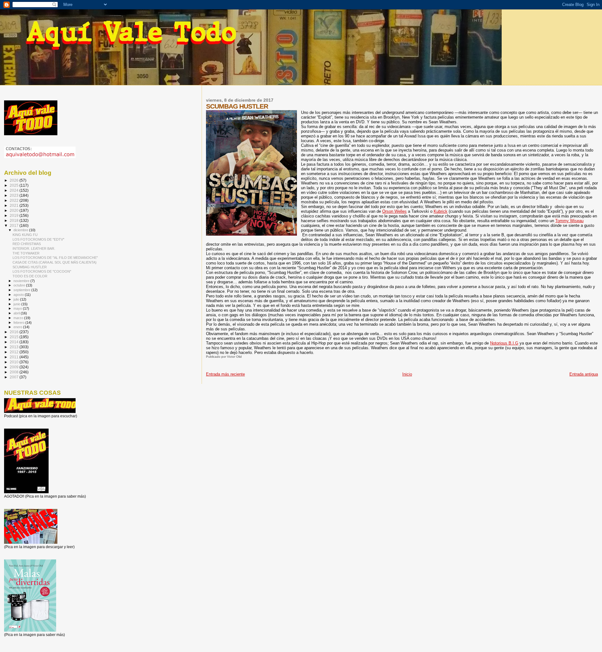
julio (16, 299)
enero (18, 327)
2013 (14, 347)
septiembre (22, 290)
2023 (14, 195)
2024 (14, 190)
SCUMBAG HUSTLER (30, 267)
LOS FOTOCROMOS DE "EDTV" (38, 239)
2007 (14, 377)
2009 (14, 367)
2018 (14, 220)
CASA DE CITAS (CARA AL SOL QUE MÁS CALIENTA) (55, 262)
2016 (14, 332)
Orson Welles (394, 211)
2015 (14, 337)
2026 (14, 180)
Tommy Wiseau (569, 220)
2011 (14, 357)
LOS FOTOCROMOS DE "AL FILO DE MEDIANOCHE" (55, 257)
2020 (14, 210)
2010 (14, 362)
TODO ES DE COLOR (30, 276)
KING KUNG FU (25, 235)
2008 (14, 372)
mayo (18, 308)
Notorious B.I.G (504, 343)
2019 (14, 215)
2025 (14, 185)
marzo (18, 318)
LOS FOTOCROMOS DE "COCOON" (42, 271)
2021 (14, 205)
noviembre (21, 281)
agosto (19, 295)
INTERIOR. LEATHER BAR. (34, 248)
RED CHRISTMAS (27, 244)
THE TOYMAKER (26, 253)
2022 (14, 200)
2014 (14, 342)
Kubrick (440, 211)
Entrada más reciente (225, 374)
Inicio (407, 374)
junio (17, 304)
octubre (19, 285)
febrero (19, 322)
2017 (14, 225)
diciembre (21, 230)
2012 (14, 352)
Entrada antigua (583, 374)
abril (17, 313)
